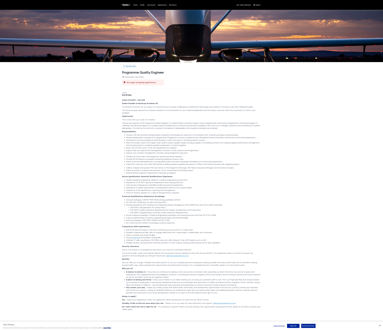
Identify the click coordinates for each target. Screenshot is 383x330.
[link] (126, 5)
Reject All (293, 326)
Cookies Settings (279, 326)
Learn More (107, 328)
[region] (191, 326)
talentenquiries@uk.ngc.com (177, 256)
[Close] (380, 325)
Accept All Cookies (308, 326)
